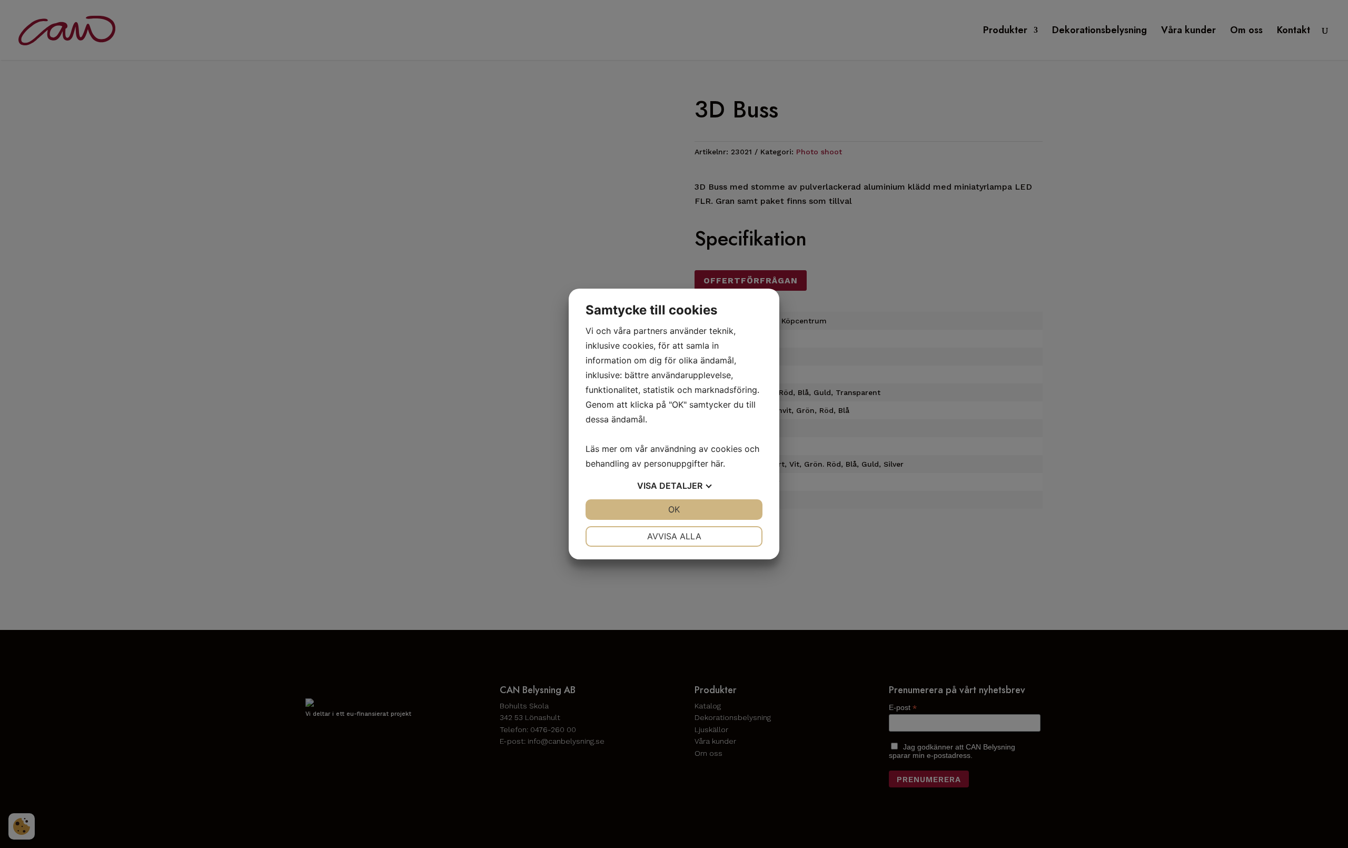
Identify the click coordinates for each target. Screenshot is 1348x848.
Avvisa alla (674, 536)
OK (674, 509)
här (717, 463)
